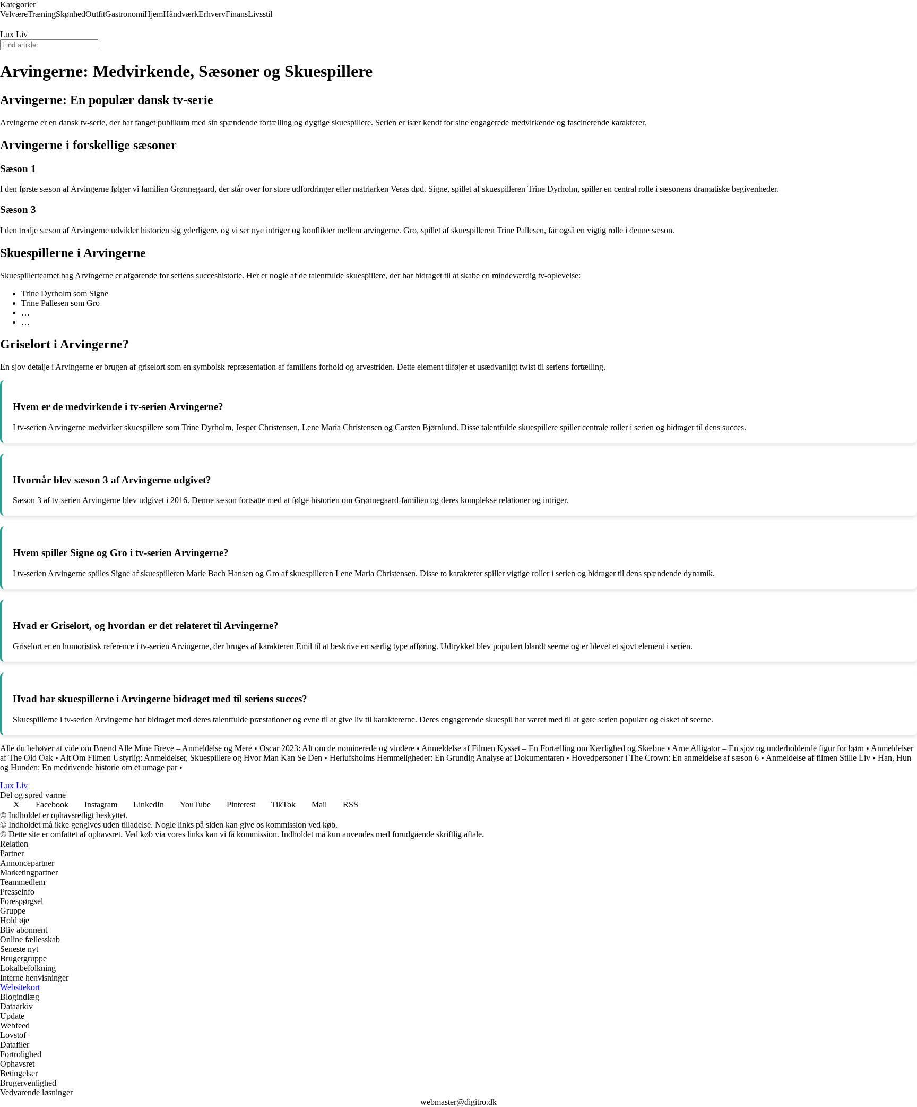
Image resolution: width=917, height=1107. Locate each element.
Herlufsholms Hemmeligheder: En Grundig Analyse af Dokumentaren (447, 757)
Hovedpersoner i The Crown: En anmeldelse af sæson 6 (665, 757)
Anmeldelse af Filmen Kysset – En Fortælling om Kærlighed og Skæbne (543, 748)
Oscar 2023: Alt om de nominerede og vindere (336, 748)
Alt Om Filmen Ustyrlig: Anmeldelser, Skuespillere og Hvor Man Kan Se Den (191, 757)
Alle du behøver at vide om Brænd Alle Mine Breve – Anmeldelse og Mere (126, 748)
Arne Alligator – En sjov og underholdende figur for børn (768, 748)
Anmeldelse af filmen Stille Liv (818, 757)
